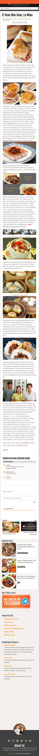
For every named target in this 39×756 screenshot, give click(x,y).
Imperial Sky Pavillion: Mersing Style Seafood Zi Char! (26, 547)
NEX (19, 582)
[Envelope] (30, 740)
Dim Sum (6, 458)
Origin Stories (9, 632)
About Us (19, 746)
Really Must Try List (11, 619)
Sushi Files (8, 666)
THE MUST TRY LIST (23, 553)
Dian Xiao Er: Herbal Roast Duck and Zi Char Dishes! (26, 577)
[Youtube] (17, 740)
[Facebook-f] (8, 740)
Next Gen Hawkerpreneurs (14, 628)
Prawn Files (8, 658)
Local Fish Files (9, 674)
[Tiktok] (26, 740)
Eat (11, 458)
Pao (15, 458)
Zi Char (27, 458)
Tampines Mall (21, 566)
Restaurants (21, 458)
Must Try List (8, 622)
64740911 (8, 478)
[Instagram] (13, 740)
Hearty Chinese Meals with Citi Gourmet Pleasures (26, 561)
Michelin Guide (9, 635)
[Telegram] (21, 740)
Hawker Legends (10, 625)
